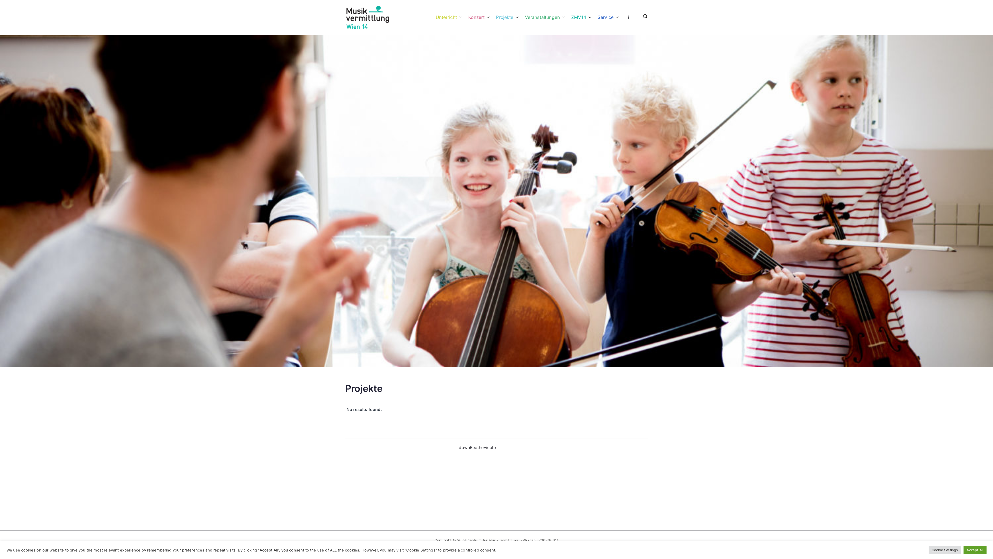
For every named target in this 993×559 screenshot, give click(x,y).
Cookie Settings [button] (945, 550)
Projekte (504, 17)
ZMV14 (578, 17)
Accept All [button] (975, 550)
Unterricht (446, 17)
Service (606, 17)
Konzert (476, 17)
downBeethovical (476, 447)
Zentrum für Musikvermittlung (492, 540)
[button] (459, 17)
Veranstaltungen (542, 17)
